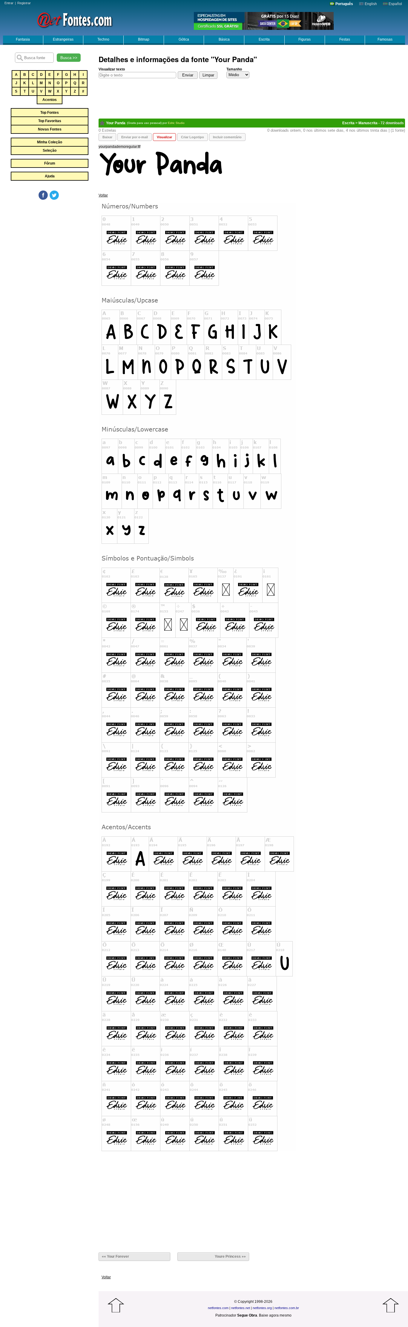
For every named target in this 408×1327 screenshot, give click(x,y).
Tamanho (234, 69)
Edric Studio (176, 123)
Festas (344, 39)
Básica (224, 39)
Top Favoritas (49, 121)
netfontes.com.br (286, 1308)
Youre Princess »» (230, 1256)
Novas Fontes (50, 129)
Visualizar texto (112, 69)
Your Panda (115, 123)
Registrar (24, 3)
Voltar (103, 195)
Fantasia (23, 39)
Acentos (49, 100)
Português (344, 4)
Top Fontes (49, 112)
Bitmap (143, 39)
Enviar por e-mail (134, 137)
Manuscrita (368, 123)
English (370, 4)
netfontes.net (240, 1308)
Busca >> (68, 58)
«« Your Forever (115, 1256)
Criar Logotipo (192, 137)
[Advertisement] (49, 245)
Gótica (184, 39)
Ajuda (50, 176)
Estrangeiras (63, 39)
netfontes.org (262, 1308)
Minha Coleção (49, 142)
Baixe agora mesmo (275, 1315)
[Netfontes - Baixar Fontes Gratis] (74, 19)
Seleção (49, 150)
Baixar (107, 137)
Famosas (385, 39)
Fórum (49, 163)
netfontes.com (218, 1308)
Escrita (264, 39)
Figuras (304, 39)
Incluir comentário (227, 137)
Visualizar (164, 137)
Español (395, 4)
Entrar (8, 3)
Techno (103, 39)
